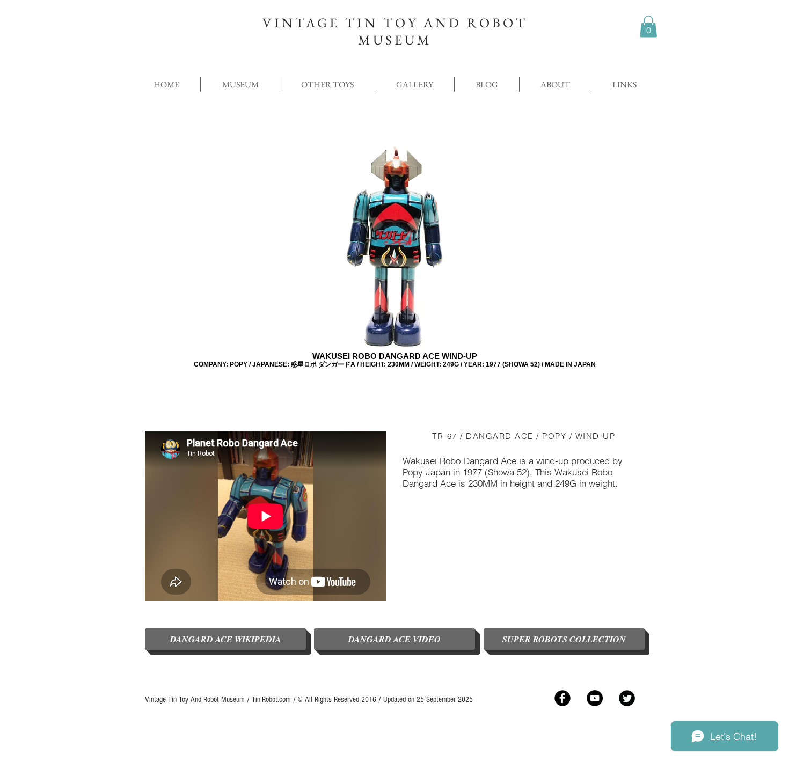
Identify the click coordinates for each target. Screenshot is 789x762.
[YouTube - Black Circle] (595, 698)
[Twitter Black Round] (627, 698)
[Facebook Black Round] (562, 698)
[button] (648, 27)
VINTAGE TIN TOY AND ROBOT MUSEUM (395, 31)
